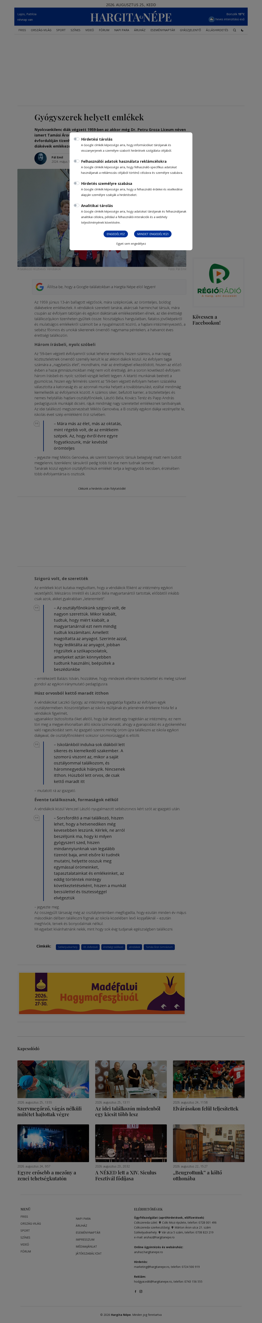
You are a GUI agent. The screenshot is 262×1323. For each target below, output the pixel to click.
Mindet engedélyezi (152, 234)
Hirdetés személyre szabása (106, 183)
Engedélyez (116, 234)
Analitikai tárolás (97, 205)
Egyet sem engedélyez (131, 244)
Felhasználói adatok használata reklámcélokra (124, 161)
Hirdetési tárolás (96, 139)
